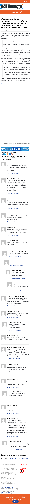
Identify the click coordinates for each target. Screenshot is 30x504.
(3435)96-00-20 (4, 486)
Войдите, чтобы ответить (13, 173)
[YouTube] (4, 1)
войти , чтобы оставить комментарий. (18, 458)
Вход (26, 1)
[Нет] (28, 499)
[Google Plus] (12, 154)
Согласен (15, 501)
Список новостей (16, 12)
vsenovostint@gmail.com (7, 487)
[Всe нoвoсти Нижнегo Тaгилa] (11, 10)
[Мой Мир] (10, 154)
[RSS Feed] (1, 1)
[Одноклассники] (7, 154)
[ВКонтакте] (3, 154)
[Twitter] (5, 154)
